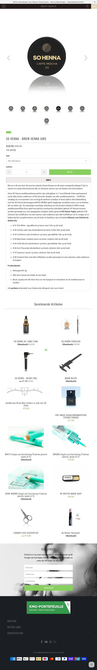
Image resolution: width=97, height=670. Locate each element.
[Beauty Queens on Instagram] (51, 642)
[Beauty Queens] (48, 6)
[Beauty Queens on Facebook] (42, 642)
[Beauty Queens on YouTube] (46, 642)
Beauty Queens (43, 652)
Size (7, 156)
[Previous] (9, 58)
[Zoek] (88, 6)
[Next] (85, 58)
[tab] (48, 180)
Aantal (9, 167)
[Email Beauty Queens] (55, 642)
